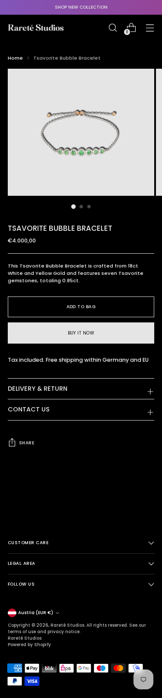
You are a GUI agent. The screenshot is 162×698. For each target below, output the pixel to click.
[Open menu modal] (150, 28)
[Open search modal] (112, 28)
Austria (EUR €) (35, 612)
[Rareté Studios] (36, 27)
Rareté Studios (67, 625)
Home (15, 57)
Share (27, 443)
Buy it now (81, 333)
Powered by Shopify (29, 644)
